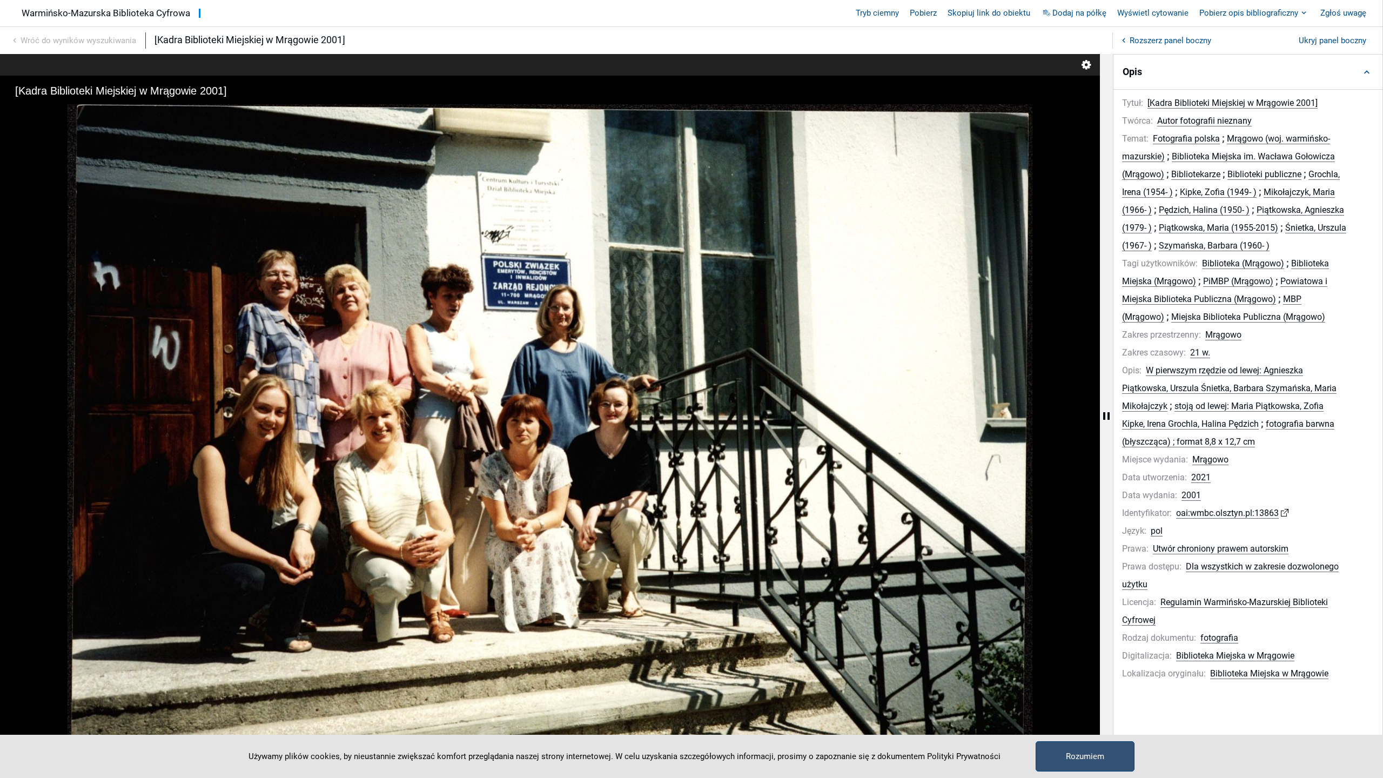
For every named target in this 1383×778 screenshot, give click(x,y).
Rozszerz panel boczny (1170, 40)
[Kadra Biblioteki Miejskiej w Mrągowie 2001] (1232, 103)
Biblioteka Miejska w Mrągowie (1235, 655)
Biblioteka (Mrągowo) (1243, 263)
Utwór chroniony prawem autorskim (1220, 549)
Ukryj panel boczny (1332, 40)
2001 (1191, 495)
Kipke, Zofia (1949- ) (1218, 192)
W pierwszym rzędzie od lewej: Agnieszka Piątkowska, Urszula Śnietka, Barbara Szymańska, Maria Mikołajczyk (1229, 388)
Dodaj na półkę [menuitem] (1079, 13)
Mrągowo (1223, 335)
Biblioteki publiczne (1264, 174)
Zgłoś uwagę (1343, 13)
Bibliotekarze (1195, 174)
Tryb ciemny (877, 13)
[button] (1247, 72)
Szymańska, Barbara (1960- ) (1214, 245)
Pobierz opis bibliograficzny (1248, 13)
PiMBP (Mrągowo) (1238, 281)
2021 (1201, 477)
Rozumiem (1085, 756)
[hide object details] (1106, 416)
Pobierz (923, 13)
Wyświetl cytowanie (1153, 13)
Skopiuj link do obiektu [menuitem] (989, 13)
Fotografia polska (1186, 138)
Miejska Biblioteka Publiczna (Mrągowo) (1248, 317)
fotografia (1219, 638)
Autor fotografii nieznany (1204, 121)
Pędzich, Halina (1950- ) (1204, 210)
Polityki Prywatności (964, 756)
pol (1157, 531)
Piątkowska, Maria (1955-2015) (1218, 228)
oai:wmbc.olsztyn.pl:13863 (1227, 513)
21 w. (1200, 352)
